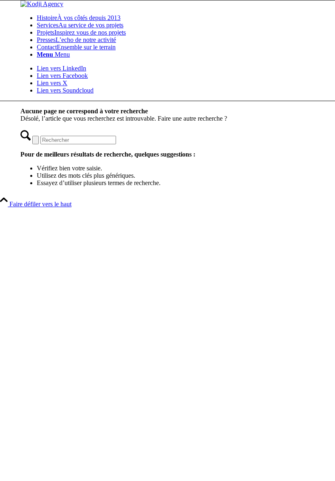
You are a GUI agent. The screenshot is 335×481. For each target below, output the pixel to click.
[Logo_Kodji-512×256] (41, 3)
